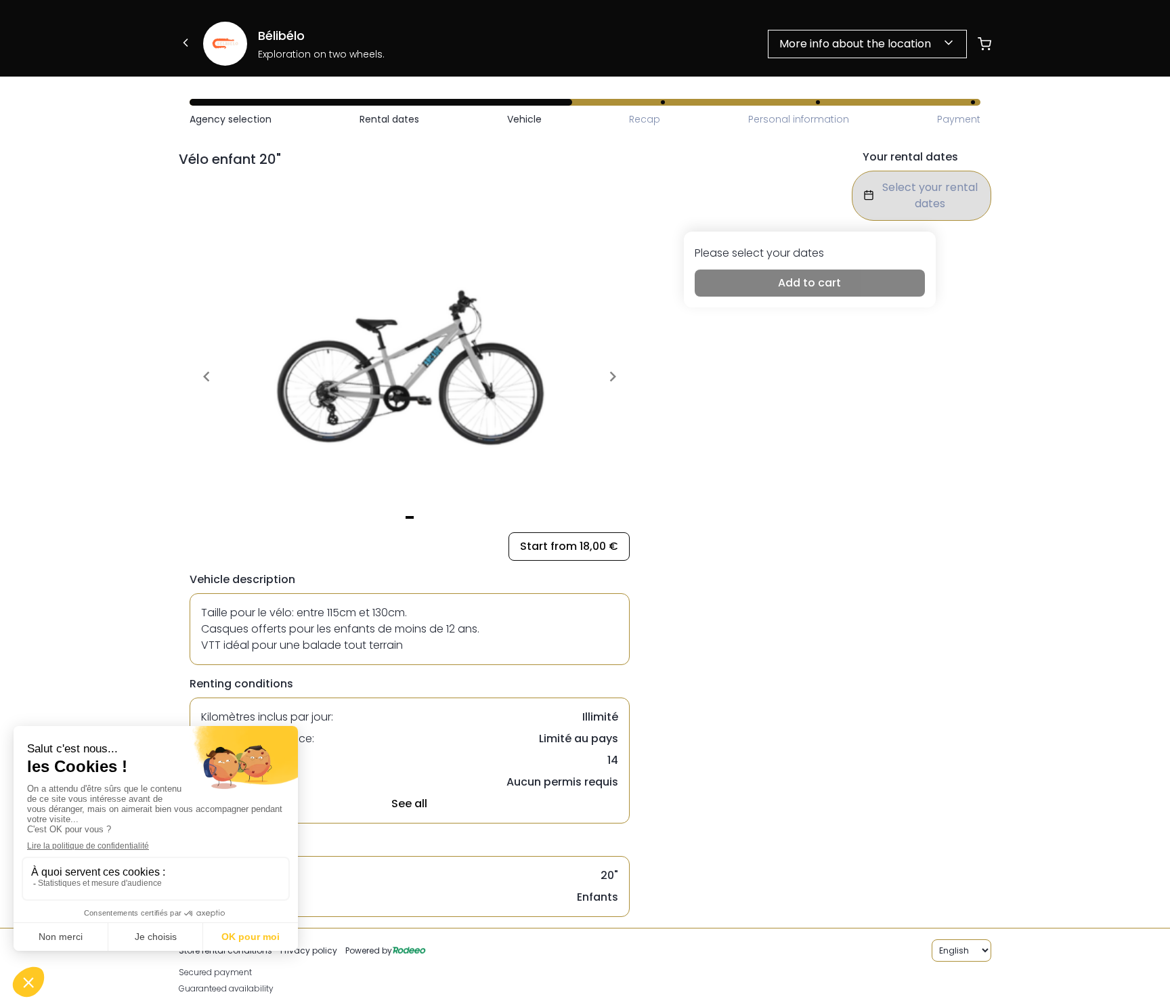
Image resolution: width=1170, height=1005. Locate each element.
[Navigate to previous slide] (206, 376)
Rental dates (389, 119)
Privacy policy (308, 950)
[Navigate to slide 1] (409, 517)
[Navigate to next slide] (613, 376)
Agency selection (231, 119)
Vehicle (524, 119)
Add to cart (809, 283)
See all (409, 803)
